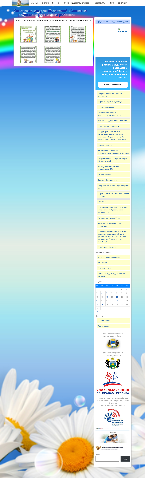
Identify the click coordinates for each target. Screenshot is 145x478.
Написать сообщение (113, 85)
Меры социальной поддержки (109, 257)
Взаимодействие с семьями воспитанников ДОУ (108, 167)
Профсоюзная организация (108, 126)
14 (117, 297)
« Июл (97, 311)
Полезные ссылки (105, 268)
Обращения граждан (106, 107)
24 (97, 304)
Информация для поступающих (110, 101)
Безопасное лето (104, 174)
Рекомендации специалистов (76, 2)
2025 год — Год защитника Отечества (112, 120)
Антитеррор (102, 262)
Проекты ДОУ (103, 201)
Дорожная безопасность (107, 180)
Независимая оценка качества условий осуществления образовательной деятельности (113, 209)
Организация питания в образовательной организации (109, 113)
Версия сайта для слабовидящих (115, 21)
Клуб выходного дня (118, 2)
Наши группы (100, 2)
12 (107, 297)
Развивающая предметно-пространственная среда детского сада (113, 151)
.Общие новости (104, 320)
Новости (56, 2)
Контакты (45, 2)
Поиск (98, 454)
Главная (34, 2)
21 (117, 300)
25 (102, 304)
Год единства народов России (109, 218)
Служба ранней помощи (107, 247)
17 (97, 300)
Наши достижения (105, 145)
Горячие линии (103, 326)
